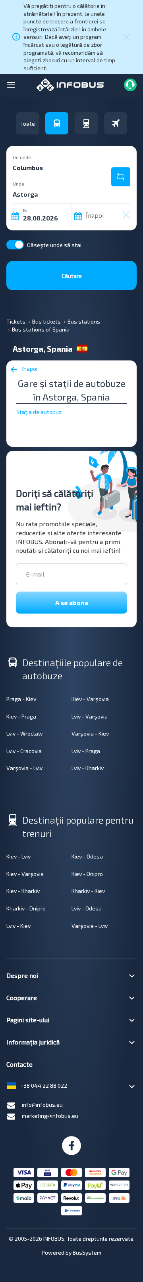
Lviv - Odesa (87, 908)
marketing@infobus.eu (50, 1115)
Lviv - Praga (86, 750)
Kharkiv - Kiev (88, 890)
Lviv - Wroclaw (24, 733)
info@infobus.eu (42, 1104)
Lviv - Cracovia (24, 750)
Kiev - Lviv (18, 856)
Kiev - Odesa (87, 856)
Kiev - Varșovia (90, 699)
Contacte (19, 1064)
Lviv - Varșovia (90, 716)
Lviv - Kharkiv (88, 768)
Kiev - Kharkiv (23, 890)
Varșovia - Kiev (90, 733)
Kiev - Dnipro (87, 873)
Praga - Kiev (21, 699)
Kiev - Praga (21, 716)
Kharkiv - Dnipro (26, 908)
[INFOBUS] (70, 84)
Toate (27, 123)
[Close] (127, 37)
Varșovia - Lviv (24, 768)
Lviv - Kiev (18, 925)
